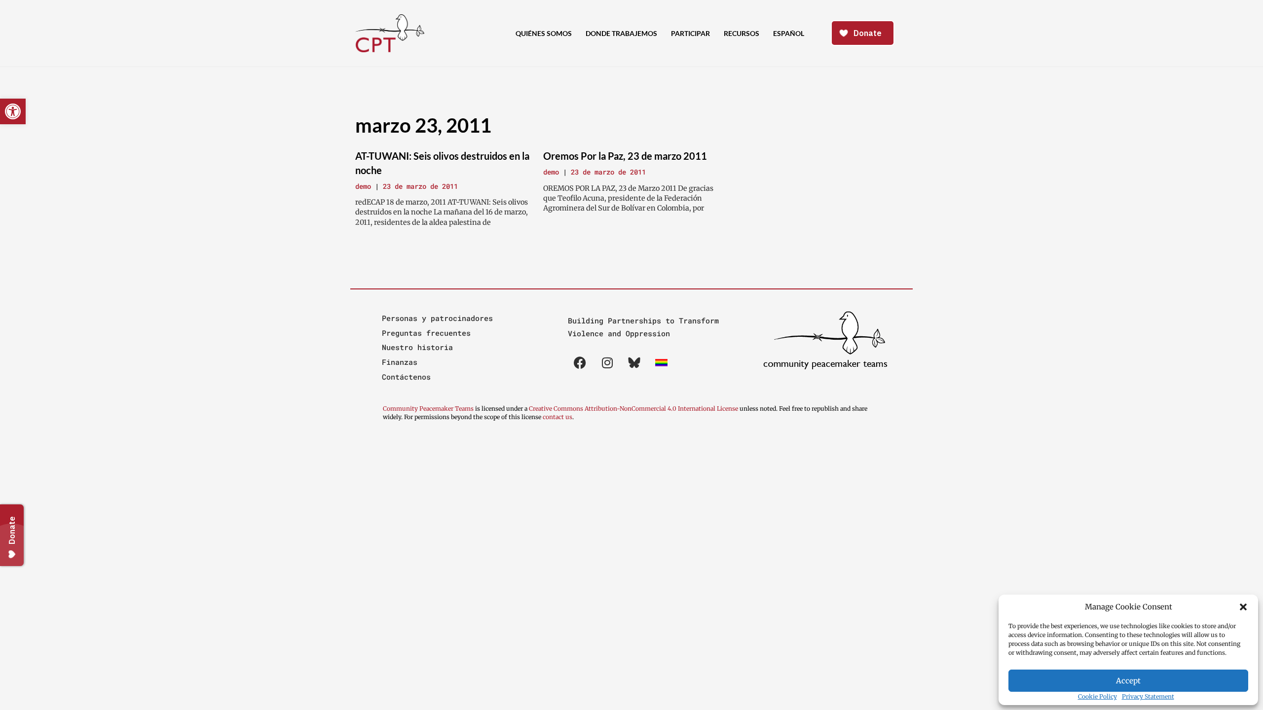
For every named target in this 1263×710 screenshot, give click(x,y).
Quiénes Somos (544, 33)
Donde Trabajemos (621, 33)
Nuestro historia (417, 347)
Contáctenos (406, 377)
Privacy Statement (1148, 696)
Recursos (741, 33)
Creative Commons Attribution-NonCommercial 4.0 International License (633, 408)
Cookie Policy (1097, 696)
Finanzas (399, 362)
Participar (690, 33)
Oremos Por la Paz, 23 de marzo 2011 (625, 156)
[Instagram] (607, 362)
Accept (1128, 680)
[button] (1243, 607)
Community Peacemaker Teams (429, 408)
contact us (557, 417)
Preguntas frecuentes (426, 333)
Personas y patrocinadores (437, 318)
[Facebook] (580, 362)
